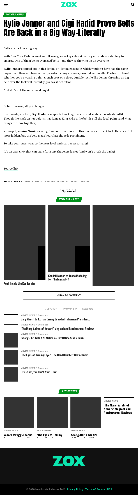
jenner (50, 181)
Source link (11, 168)
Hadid (39, 181)
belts (29, 181)
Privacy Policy (75, 489)
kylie (61, 181)
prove (85, 181)
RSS (109, 489)
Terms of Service (95, 489)
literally (73, 181)
